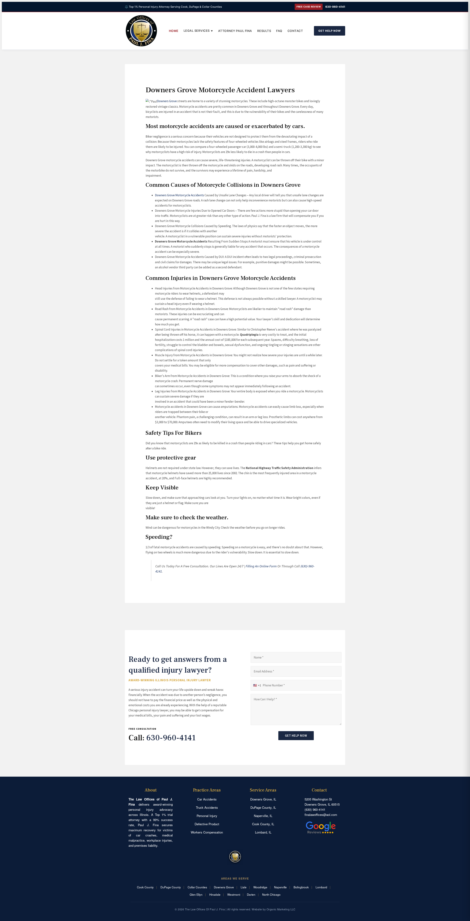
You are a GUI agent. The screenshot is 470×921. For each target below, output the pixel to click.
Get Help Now (329, 30)
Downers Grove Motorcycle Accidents (179, 195)
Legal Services (198, 30)
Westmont (233, 894)
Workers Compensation (207, 832)
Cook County (145, 887)
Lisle (244, 887)
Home (173, 31)
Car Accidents (207, 799)
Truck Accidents (207, 807)
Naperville (280, 887)
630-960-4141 (335, 6)
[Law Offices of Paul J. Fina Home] (141, 30)
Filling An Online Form (261, 566)
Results (264, 31)
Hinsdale (214, 894)
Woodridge (260, 887)
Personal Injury (207, 815)
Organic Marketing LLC (281, 909)
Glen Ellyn (196, 894)
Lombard (321, 887)
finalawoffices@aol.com (321, 814)
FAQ (279, 31)
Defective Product (207, 824)
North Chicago (271, 894)
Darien (251, 894)
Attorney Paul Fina (235, 31)
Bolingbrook (301, 887)
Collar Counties (197, 887)
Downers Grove (167, 101)
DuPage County (170, 887)
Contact (295, 31)
